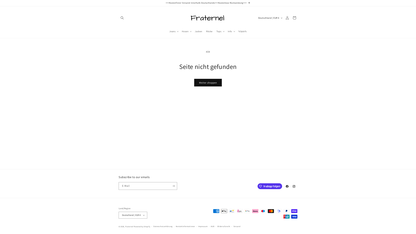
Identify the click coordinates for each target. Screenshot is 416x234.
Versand (237, 226)
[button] (122, 17)
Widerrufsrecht (223, 226)
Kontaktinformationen (185, 226)
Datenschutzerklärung (163, 226)
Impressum (203, 226)
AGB (212, 226)
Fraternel (129, 226)
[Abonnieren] (173, 186)
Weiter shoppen (208, 82)
